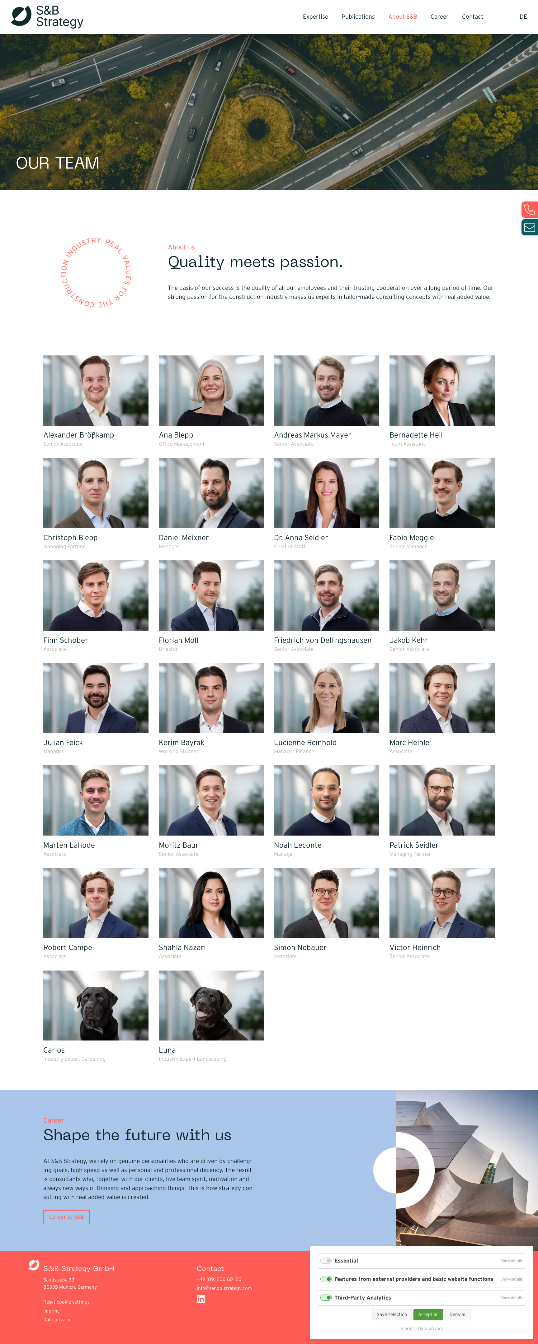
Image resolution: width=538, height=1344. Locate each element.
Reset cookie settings (66, 1302)
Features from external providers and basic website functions (413, 1279)
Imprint (51, 1311)
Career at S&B (66, 1217)
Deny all (458, 1314)
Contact (472, 17)
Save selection (392, 1314)
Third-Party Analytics (362, 1298)
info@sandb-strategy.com (224, 1288)
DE (523, 17)
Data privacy (56, 1320)
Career (440, 17)
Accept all (428, 1314)
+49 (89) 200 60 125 (219, 1279)
